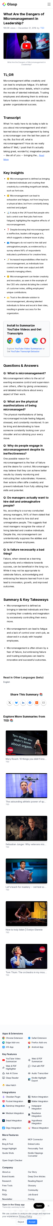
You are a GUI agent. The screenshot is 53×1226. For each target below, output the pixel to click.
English (6, 682)
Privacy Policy (25, 1216)
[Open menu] (49, 4)
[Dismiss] (48, 1206)
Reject (21, 1222)
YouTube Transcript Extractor (25, 351)
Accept (32, 1222)
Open (39, 1206)
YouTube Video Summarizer (28, 348)
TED (42, 28)
